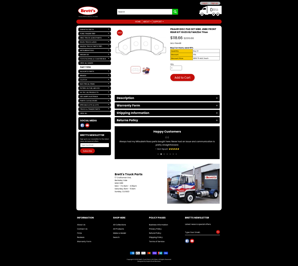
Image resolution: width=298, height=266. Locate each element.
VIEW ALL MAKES (86, 63)
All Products (118, 229)
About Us (81, 224)
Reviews (80, 237)
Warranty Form (84, 241)
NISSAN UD (88, 55)
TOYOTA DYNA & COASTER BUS (93, 59)
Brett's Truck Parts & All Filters (148, 259)
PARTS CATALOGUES (88, 101)
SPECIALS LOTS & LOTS (89, 105)
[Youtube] (87, 125)
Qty (172, 64)
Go (218, 232)
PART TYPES (85, 67)
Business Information (158, 224)
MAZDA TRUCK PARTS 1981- (91, 46)
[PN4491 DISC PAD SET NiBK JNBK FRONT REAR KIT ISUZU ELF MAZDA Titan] (135, 69)
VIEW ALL (83, 113)
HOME (138, 21)
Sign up (214, 3)
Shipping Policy (156, 237)
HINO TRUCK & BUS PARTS (91, 38)
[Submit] (175, 12)
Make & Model (119, 233)
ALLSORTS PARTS (88, 71)
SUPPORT (158, 21)
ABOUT (147, 21)
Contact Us (82, 229)
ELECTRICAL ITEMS (88, 84)
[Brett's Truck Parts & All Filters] (88, 11)
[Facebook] (82, 125)
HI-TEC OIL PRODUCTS (89, 92)
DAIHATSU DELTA (88, 29)
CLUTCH (88, 80)
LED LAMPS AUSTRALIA (89, 97)
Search (116, 237)
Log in (204, 3)
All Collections (119, 224)
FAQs (79, 233)
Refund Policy (155, 233)
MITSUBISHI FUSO (88, 50)
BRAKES (88, 76)
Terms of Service (156, 241)
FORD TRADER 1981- (88, 34)
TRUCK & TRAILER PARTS (90, 109)
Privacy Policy (155, 229)
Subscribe (87, 151)
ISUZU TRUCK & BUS (88, 42)
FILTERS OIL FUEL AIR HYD (90, 88)
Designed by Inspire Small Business (149, 261)
